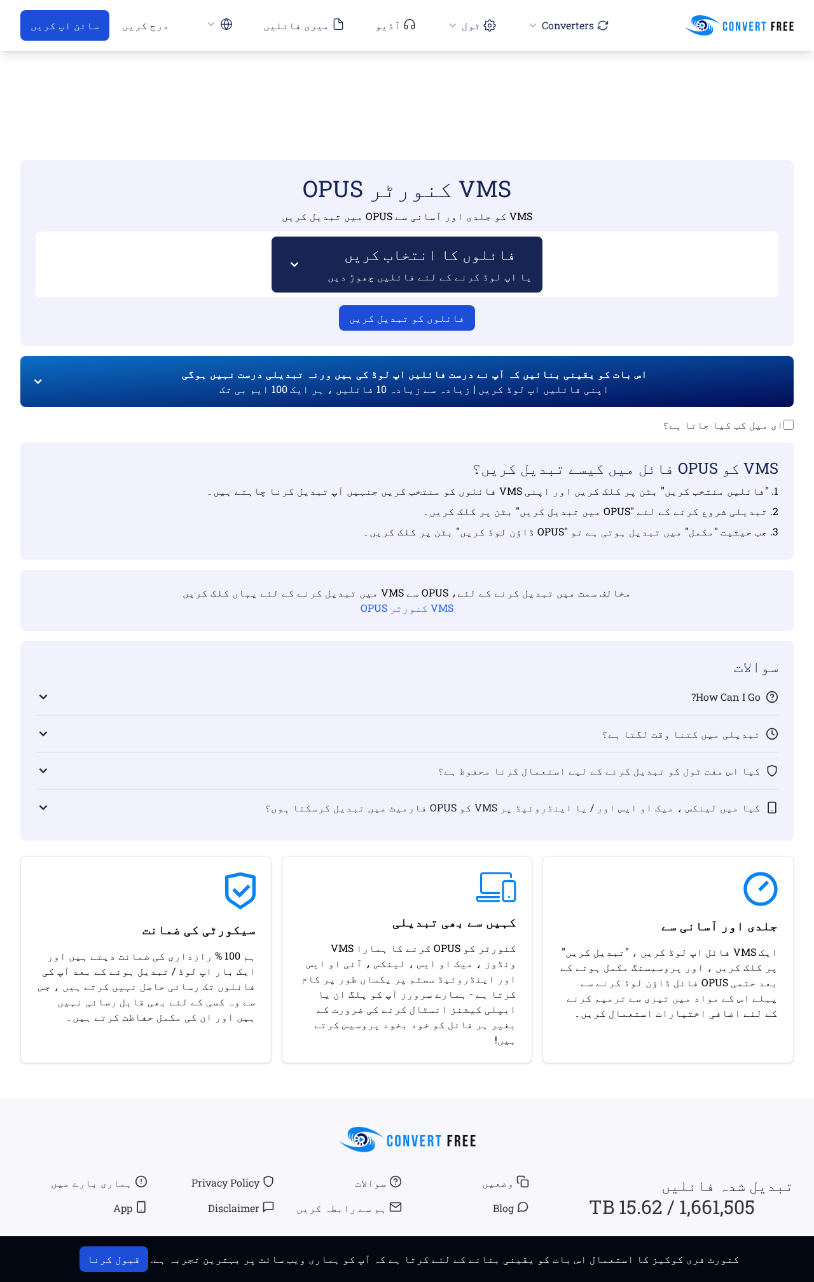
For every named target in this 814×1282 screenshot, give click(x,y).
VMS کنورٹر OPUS (407, 607)
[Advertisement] (407, 87)
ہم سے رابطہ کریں (341, 1208)
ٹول (471, 25)
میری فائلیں (296, 25)
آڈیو (388, 25)
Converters (568, 25)
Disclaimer (233, 1208)
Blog (503, 1208)
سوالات (371, 1182)
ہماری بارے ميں (91, 1182)
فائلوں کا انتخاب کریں (430, 263)
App (122, 1208)
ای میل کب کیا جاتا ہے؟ (723, 424)
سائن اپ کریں (65, 25)
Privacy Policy (225, 1182)
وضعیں (498, 1182)
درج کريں (145, 25)
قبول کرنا (114, 1258)
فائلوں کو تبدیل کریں (407, 317)
